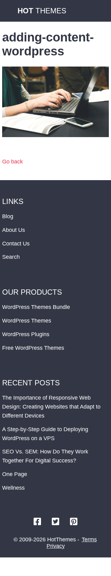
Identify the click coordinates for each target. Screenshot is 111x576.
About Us (13, 230)
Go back (12, 161)
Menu (100, 10)
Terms (89, 539)
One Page (14, 474)
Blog (7, 216)
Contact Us (16, 243)
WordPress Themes (26, 321)
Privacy (56, 546)
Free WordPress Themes (33, 348)
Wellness (13, 488)
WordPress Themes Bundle (36, 307)
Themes (42, 10)
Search (11, 257)
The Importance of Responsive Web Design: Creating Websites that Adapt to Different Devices (51, 407)
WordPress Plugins (25, 334)
